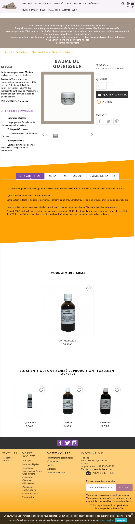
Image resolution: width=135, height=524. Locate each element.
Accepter (121, 520)
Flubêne (67, 422)
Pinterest (117, 121)
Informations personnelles (60, 458)
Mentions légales (30, 464)
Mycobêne (30, 422)
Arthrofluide (67, 340)
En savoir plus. (107, 520)
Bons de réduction (56, 472)
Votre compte (58, 453)
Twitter (67, 443)
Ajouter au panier (114, 94)
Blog (74, 10)
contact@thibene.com (101, 469)
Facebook (60, 443)
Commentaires (103, 175)
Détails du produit (65, 175)
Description (30, 175)
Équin (43, 10)
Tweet (108, 121)
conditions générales (116, 505)
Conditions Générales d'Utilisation (28, 480)
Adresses (51, 469)
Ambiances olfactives (59, 10)
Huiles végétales (62, 3)
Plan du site (28, 497)
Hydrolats (78, 3)
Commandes (53, 461)
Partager (99, 121)
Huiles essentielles (43, 3)
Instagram (74, 443)
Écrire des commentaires (18, 111)
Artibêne (105, 422)
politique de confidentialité (110, 508)
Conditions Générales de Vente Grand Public (32, 471)
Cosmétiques (92, 3)
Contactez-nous (30, 493)
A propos (27, 3)
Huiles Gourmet (30, 10)
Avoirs (50, 465)
